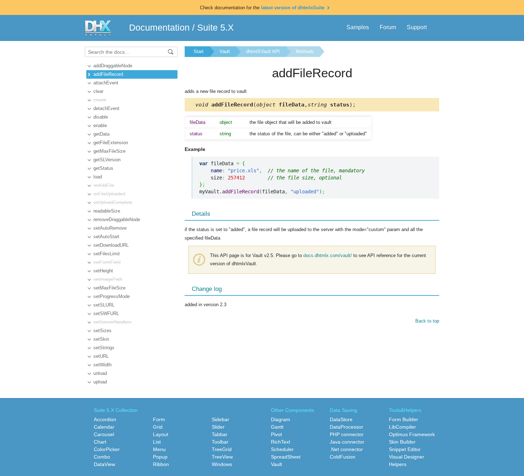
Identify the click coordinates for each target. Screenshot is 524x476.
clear (98, 91)
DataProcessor (346, 427)
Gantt (277, 427)
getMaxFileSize (109, 151)
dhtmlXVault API (263, 51)
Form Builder (403, 419)
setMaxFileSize (109, 288)
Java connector (347, 442)
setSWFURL (106, 313)
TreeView (222, 457)
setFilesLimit (106, 253)
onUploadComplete (112, 202)
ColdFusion (342, 457)
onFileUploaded (109, 194)
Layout (160, 434)
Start (199, 51)
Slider (218, 427)
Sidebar (220, 419)
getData (101, 134)
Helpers (397, 464)
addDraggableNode (112, 65)
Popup (160, 457)
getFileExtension (110, 142)
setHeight (103, 270)
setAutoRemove (110, 228)
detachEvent (106, 108)
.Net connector (346, 449)
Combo (102, 457)
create (99, 100)
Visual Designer (406, 457)
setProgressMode (111, 296)
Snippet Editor (405, 449)
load (97, 176)
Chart (100, 442)
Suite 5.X (215, 27)
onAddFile (103, 185)
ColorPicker (107, 449)
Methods (305, 51)
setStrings (103, 347)
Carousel (104, 434)
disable (100, 117)
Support (417, 27)
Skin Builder (402, 442)
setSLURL (103, 305)
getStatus (103, 168)
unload (100, 373)
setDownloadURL (111, 245)
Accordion (105, 419)
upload (100, 382)
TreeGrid (222, 449)
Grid (158, 427)
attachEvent (105, 82)
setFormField (106, 262)
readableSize (106, 211)
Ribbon (161, 464)
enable (100, 125)
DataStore (341, 419)
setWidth (102, 364)
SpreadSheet (285, 457)
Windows (222, 464)
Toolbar (220, 442)
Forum (388, 27)
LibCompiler (402, 427)
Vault (225, 51)
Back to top (427, 321)
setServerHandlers (112, 322)
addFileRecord (108, 74)
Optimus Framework (412, 434)
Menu (159, 449)
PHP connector (347, 434)
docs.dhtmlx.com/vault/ (327, 255)
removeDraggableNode (116, 219)
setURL (101, 356)
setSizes (102, 330)
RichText (280, 442)
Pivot (276, 434)
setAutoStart (106, 236)
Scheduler (282, 449)
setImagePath (107, 279)
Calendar (104, 427)
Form (159, 419)
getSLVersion (106, 159)
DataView (104, 464)
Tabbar (219, 434)
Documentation (159, 27)
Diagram (280, 419)
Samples (357, 27)
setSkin (101, 339)
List (157, 442)
